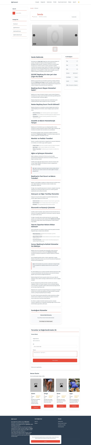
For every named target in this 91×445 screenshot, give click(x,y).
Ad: (33, 344)
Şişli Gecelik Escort (17, 31)
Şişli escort (14, 2)
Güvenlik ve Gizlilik (61, 425)
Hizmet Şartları (61, 426)
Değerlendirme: (36, 338)
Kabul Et (45, 441)
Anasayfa (37, 2)
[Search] (14, 13)
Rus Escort (15, 24)
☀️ (78, 2)
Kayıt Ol (74, 2)
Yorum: (34, 350)
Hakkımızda (49, 2)
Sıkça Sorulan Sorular (62, 2)
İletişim (69, 2)
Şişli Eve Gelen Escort (17, 34)
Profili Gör (36, 407)
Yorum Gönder (55, 360)
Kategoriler (43, 2)
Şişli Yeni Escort (16, 27)
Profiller (54, 2)
